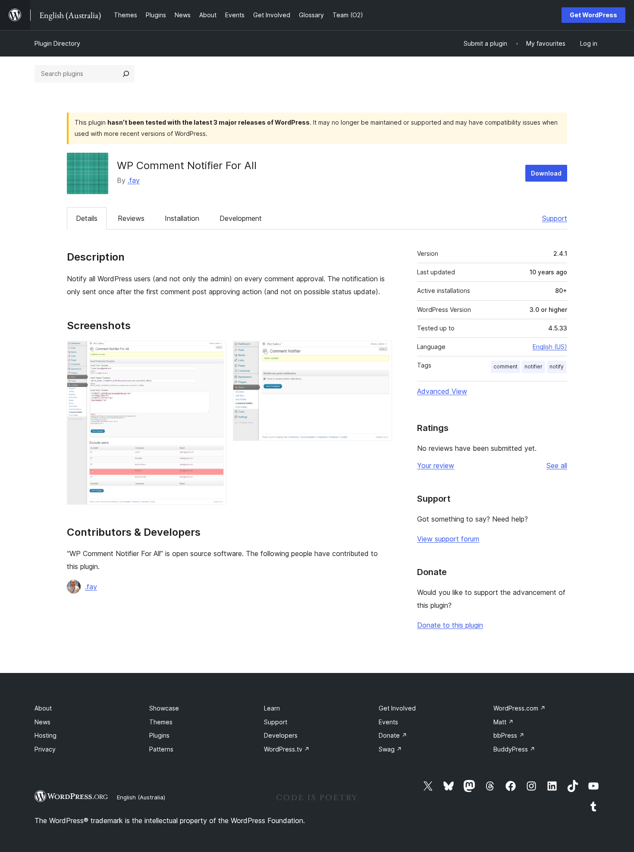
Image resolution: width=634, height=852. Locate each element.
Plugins (159, 735)
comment (505, 366)
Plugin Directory (57, 43)
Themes (161, 722)
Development (241, 218)
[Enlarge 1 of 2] (214, 352)
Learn (272, 708)
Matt (503, 722)
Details (86, 218)
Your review (435, 465)
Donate (393, 735)
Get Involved (397, 708)
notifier (533, 366)
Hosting (45, 735)
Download (546, 173)
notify (556, 366)
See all (556, 465)
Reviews (131, 218)
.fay (134, 180)
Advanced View (442, 391)
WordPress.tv (287, 749)
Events (388, 722)
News (42, 722)
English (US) (550, 346)
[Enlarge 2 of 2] (380, 352)
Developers (281, 735)
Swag (390, 749)
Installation (182, 218)
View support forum (448, 538)
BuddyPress (514, 749)
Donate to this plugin (450, 625)
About (43, 708)
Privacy (45, 749)
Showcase (164, 708)
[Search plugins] (126, 73)
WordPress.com (519, 708)
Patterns (161, 749)
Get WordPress (593, 15)
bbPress (508, 735)
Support (554, 218)
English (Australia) (141, 797)
